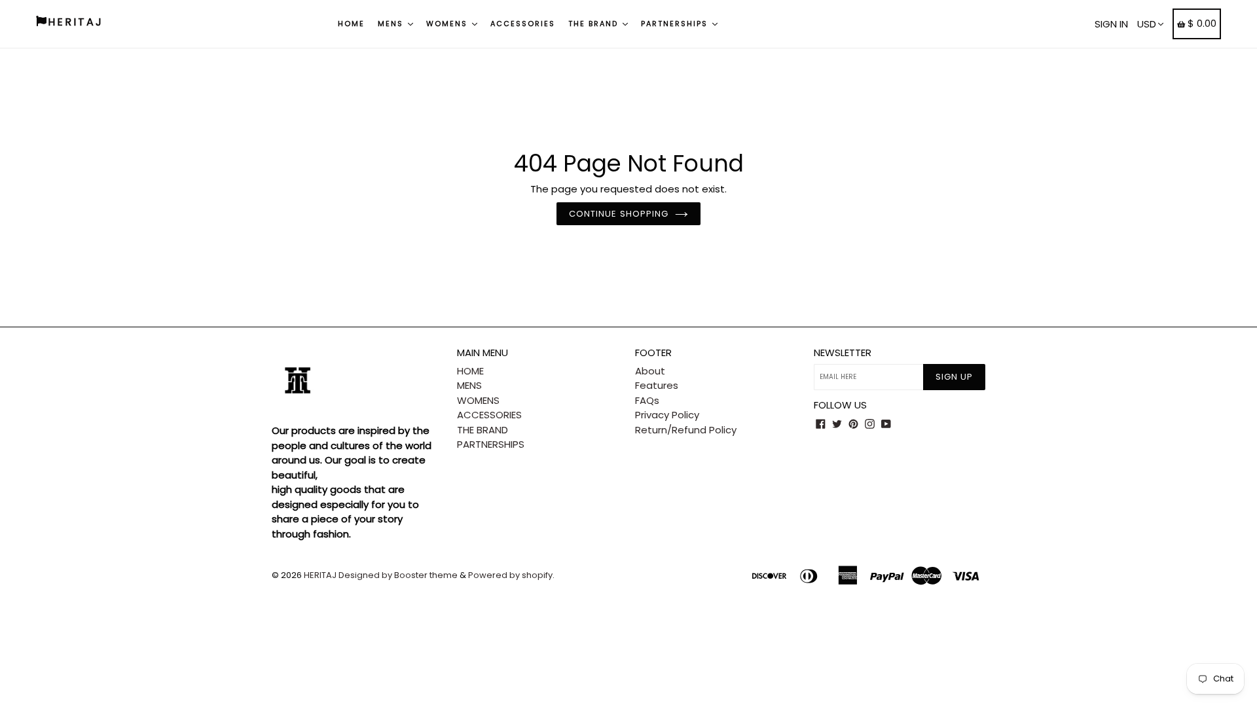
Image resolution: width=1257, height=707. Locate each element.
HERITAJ (320, 575)
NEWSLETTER (842, 353)
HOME (351, 23)
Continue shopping (618, 214)
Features (656, 385)
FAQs (647, 400)
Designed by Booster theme (398, 575)
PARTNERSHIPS (676, 23)
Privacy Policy (667, 415)
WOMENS (448, 23)
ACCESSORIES (522, 23)
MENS (392, 23)
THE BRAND (594, 23)
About (650, 371)
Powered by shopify (510, 575)
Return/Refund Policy (686, 430)
